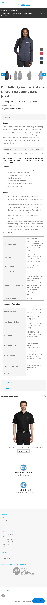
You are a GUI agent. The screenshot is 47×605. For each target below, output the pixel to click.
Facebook (3, 595)
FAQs (4, 547)
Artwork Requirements (10, 539)
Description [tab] (6, 117)
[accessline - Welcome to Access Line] (23, 4)
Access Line (6, 556)
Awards (5, 525)
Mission (5, 518)
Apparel (12, 109)
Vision (5, 520)
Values (5, 523)
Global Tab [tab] (6, 388)
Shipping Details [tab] (7, 383)
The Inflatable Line (8, 558)
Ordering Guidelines (9, 537)
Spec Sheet (33, 102)
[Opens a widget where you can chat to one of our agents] (38, 601)
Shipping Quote (8, 102)
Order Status (7, 544)
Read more (24, 451)
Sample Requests (8, 534)
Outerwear (19, 109)
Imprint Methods (8, 542)
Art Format (21, 102)
